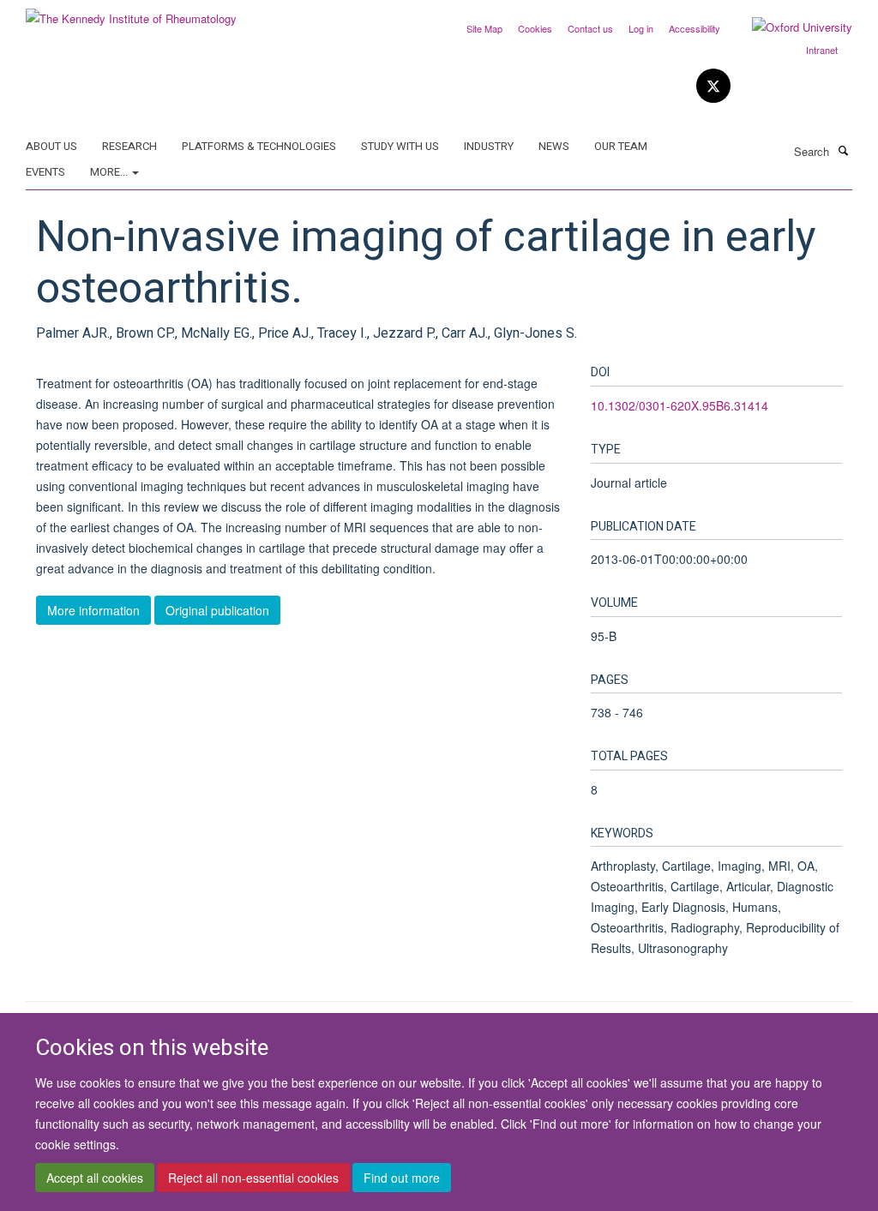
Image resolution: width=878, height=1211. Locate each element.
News (553, 146)
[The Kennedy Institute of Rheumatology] (131, 12)
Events (45, 172)
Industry (489, 146)
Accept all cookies (94, 1177)
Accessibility (694, 28)
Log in (640, 28)
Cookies (535, 28)
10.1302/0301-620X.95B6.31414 (679, 405)
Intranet (822, 50)
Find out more (402, 1177)
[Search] (842, 150)
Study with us (400, 146)
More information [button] (93, 610)
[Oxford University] (789, 27)
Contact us (590, 28)
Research (129, 146)
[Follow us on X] (713, 86)
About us (51, 146)
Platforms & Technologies (259, 146)
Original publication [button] (217, 610)
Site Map (484, 28)
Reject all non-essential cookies (253, 1177)
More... (110, 172)
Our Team (620, 146)
